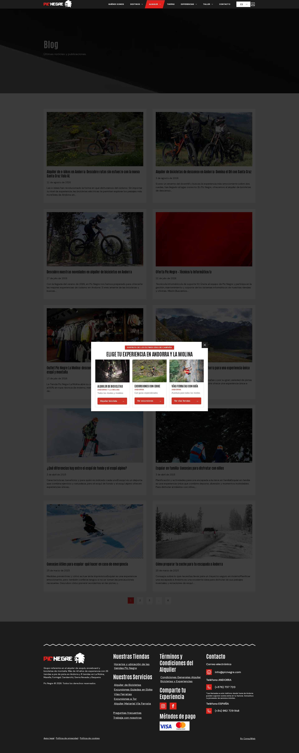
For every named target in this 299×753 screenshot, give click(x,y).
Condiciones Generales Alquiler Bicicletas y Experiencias (180, 679)
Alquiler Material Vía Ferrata (132, 703)
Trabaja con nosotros (127, 718)
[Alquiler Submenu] (161, 4)
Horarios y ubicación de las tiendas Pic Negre (132, 666)
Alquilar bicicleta (112, 401)
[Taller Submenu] (213, 4)
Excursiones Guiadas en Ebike (133, 689)
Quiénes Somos (116, 4)
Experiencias (187, 4)
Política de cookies (90, 738)
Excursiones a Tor (125, 699)
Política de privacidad (67, 738)
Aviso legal (49, 738)
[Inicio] (58, 4)
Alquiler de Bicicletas (127, 685)
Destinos (135, 4)
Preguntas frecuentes (127, 713)
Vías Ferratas (123, 694)
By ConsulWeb (247, 738)
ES (241, 4)
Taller (206, 4)
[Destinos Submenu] (143, 4)
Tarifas (171, 4)
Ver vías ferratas (186, 401)
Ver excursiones (149, 401)
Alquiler (153, 4)
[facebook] (173, 706)
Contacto (224, 4)
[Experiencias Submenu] (197, 4)
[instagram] (163, 706)
